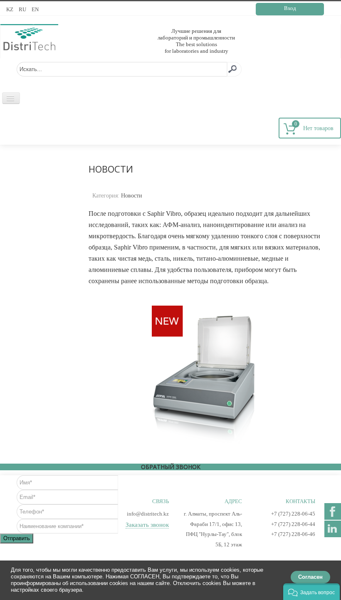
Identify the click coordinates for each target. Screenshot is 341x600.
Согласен (310, 577)
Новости (131, 196)
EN (35, 9)
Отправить (16, 538)
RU (23, 9)
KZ (10, 9)
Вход (290, 8)
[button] (311, 591)
